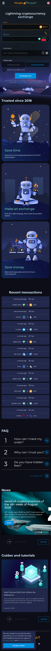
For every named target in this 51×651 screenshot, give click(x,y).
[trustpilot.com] (39, 644)
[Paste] (43, 53)
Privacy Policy (37, 82)
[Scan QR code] (47, 53)
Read (9, 523)
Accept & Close (18, 645)
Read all (44, 619)
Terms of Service (24, 640)
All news (43, 542)
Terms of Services (23, 82)
